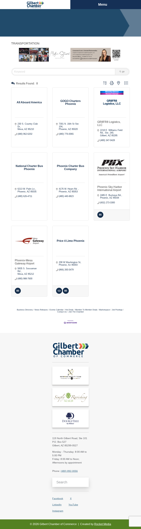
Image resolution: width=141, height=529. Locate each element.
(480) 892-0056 (69, 471)
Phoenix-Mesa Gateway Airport (24, 262)
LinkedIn (57, 504)
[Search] (85, 482)
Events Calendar (56, 310)
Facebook (57, 498)
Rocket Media (102, 524)
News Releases (41, 310)
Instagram (57, 510)
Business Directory (25, 310)
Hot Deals (69, 310)
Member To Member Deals (86, 310)
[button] (13, 83)
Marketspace (104, 310)
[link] (70, 376)
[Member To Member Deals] (59, 293)
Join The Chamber (76, 312)
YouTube (73, 504)
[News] (100, 217)
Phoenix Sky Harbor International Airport (109, 188)
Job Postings (117, 310)
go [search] (123, 71)
